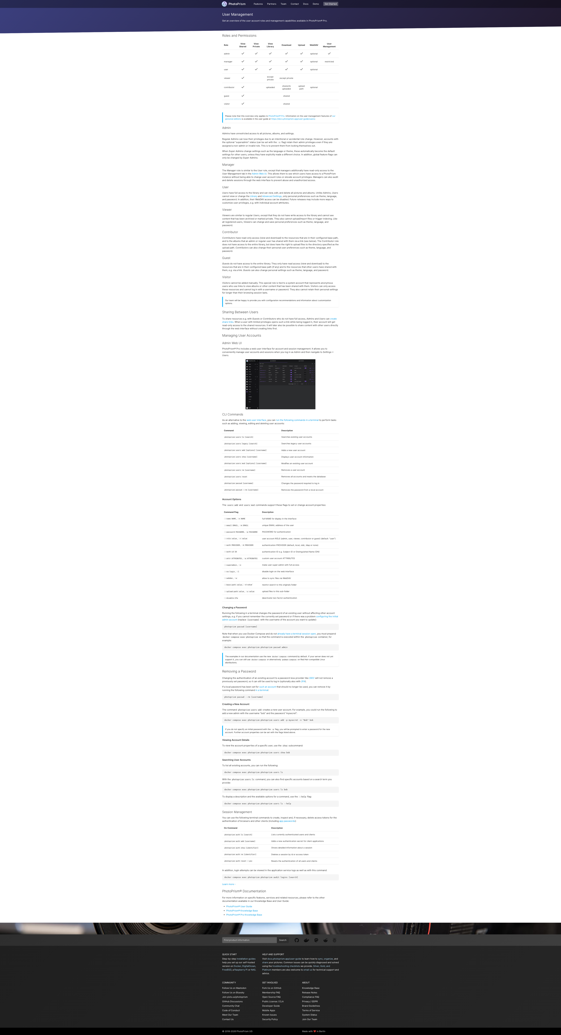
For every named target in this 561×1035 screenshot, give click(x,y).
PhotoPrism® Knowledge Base (242, 910)
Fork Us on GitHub (271, 988)
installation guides (246, 958)
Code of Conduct (231, 1010)
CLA (281, 1001)
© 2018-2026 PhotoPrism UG (237, 1031)
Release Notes (309, 992)
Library (253, 196)
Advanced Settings (272, 196)
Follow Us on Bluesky (233, 992)
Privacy (306, 1001)
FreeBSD (226, 969)
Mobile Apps (268, 1010)
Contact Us (228, 1019)
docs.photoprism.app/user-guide (284, 958)
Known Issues (269, 1014)
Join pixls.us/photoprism (235, 997)
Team (283, 3)
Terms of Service (311, 1010)
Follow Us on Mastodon (234, 988)
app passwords (287, 821)
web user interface (256, 420)
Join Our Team (309, 1019)
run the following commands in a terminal (297, 420)
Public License (269, 1001)
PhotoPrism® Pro (276, 116)
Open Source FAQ (271, 997)
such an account (267, 686)
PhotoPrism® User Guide (239, 906)
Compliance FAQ (310, 997)
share (265, 962)
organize (328, 958)
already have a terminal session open (296, 633)
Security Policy (270, 1019)
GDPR (315, 1001)
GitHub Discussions (232, 1001)
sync (320, 958)
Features (258, 3)
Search (282, 940)
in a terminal (262, 690)
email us (308, 969)
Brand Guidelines (311, 1005)
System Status (309, 1014)
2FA (303, 681)
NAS (253, 969)
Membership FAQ (271, 992)
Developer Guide (271, 1005)
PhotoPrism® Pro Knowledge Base (244, 914)
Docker (237, 966)
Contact (295, 3)
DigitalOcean (248, 966)
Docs (305, 3)
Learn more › (228, 884)
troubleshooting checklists (286, 966)
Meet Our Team (230, 1014)
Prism (237, 4)
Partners (271, 3)
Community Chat (230, 1005)
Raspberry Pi (241, 969)
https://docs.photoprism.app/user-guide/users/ (293, 119)
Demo (316, 3)
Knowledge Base (311, 988)
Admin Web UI (259, 173)
